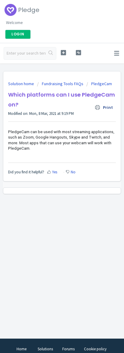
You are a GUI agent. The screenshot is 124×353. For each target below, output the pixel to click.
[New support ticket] (63, 52)
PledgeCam (101, 83)
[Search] (50, 53)
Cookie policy (95, 349)
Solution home (21, 83)
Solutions (45, 349)
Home (21, 349)
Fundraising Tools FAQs (62, 83)
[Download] (51, 173)
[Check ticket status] (78, 52)
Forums (68, 349)
